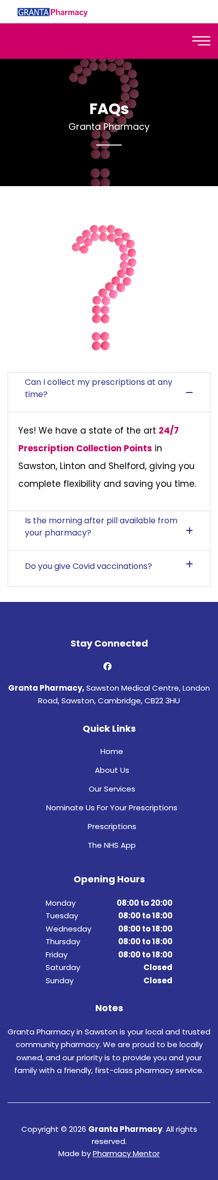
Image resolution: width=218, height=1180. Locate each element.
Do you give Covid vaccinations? (88, 566)
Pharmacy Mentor (126, 1153)
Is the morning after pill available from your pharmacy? (101, 527)
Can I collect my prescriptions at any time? (98, 388)
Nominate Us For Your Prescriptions (111, 807)
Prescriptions (112, 826)
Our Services (112, 788)
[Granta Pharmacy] (53, 11)
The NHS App (112, 845)
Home (111, 751)
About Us (112, 770)
